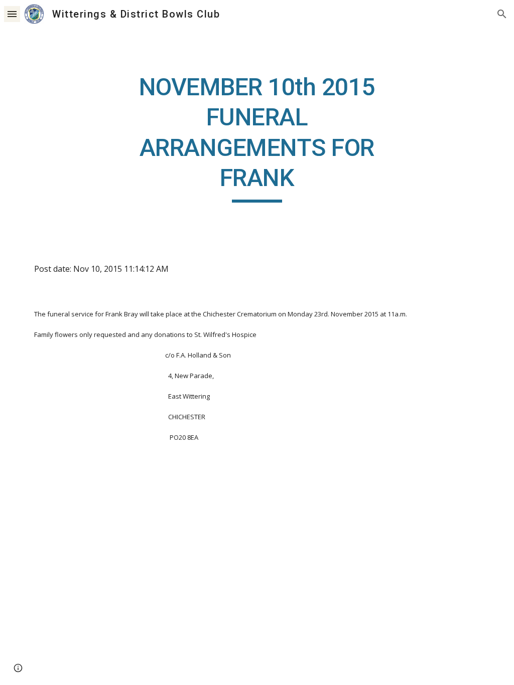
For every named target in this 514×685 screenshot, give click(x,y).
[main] (256, 137)
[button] (12, 14)
